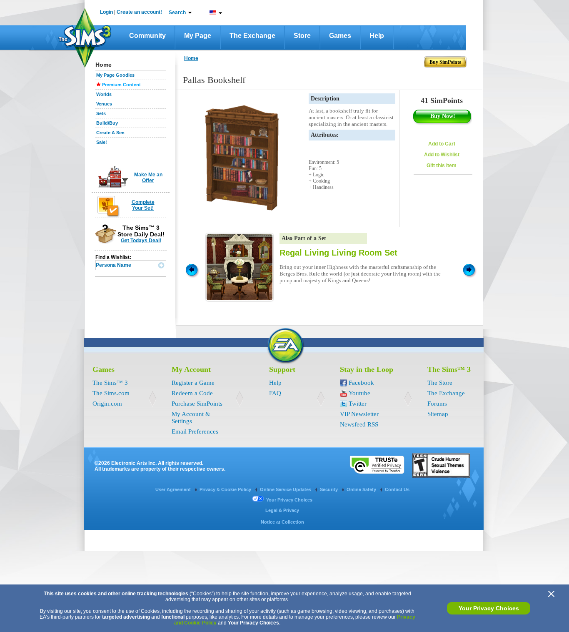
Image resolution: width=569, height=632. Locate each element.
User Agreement (173, 489)
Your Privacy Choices (489, 608)
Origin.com (107, 403)
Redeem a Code (192, 393)
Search (177, 12)
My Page (197, 35)
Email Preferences (195, 431)
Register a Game (193, 382)
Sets (101, 113)
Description (325, 98)
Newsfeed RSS (359, 424)
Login (106, 12)
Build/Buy (107, 122)
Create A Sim (110, 132)
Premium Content (121, 84)
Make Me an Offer (148, 177)
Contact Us (397, 489)
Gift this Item (442, 165)
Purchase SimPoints (197, 403)
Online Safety (362, 489)
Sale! (101, 142)
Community (147, 35)
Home (191, 58)
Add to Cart (441, 144)
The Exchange (252, 35)
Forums (437, 403)
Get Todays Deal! (141, 240)
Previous (191, 269)
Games (340, 35)
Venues (104, 103)
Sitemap (437, 414)
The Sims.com (111, 393)
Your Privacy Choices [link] (289, 499)
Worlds (104, 94)
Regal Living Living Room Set (338, 252)
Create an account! (139, 12)
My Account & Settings (191, 417)
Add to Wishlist (441, 155)
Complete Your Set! (143, 205)
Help (376, 35)
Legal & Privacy (282, 510)
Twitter (358, 403)
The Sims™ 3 (110, 382)
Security (329, 489)
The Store (439, 382)
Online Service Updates (286, 489)
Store (302, 35)
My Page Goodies (115, 75)
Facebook (361, 382)
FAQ (275, 393)
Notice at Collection (282, 521)
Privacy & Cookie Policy (226, 489)
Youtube (359, 393)
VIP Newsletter (359, 414)
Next (470, 269)
